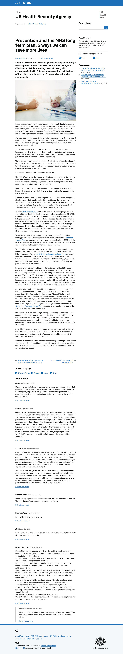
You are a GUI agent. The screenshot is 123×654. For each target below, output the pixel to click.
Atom (97, 58)
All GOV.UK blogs (22, 636)
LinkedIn (46, 373)
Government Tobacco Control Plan (28, 306)
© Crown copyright (100, 648)
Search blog (85, 23)
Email (54, 373)
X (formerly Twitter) (24, 373)
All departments (64, 636)
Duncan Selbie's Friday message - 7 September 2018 (61, 361)
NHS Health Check (29, 212)
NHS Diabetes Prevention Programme (51, 254)
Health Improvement (46, 58)
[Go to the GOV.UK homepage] (23, 3)
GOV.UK (53, 636)
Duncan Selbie (20, 58)
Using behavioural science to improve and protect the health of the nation (30, 361)
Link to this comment (22, 400)
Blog (18, 12)
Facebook (37, 373)
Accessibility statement (24, 639)
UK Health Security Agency (43, 16)
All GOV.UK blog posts (39, 636)
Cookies (39, 639)
